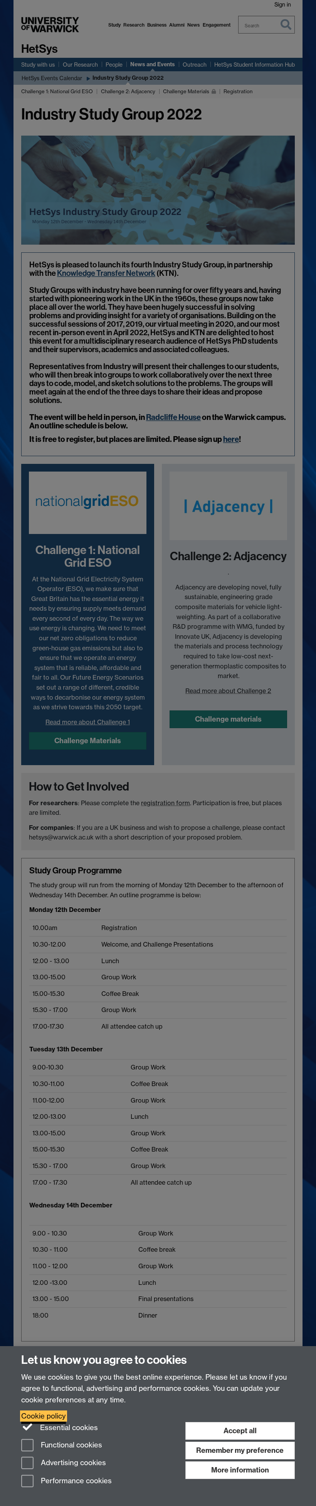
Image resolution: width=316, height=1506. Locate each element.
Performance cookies (75, 1481)
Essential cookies (68, 1427)
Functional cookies (70, 1445)
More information (240, 1470)
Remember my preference (240, 1450)
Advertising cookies (72, 1463)
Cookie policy (43, 1416)
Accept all (240, 1430)
